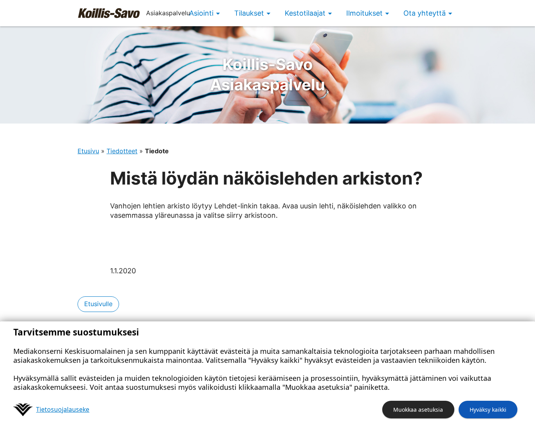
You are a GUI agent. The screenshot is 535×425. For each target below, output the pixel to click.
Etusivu (88, 151)
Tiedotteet (122, 151)
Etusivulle (98, 304)
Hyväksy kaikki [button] (488, 409)
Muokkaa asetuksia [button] (418, 409)
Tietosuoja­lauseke (62, 409)
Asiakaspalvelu (267, 74)
